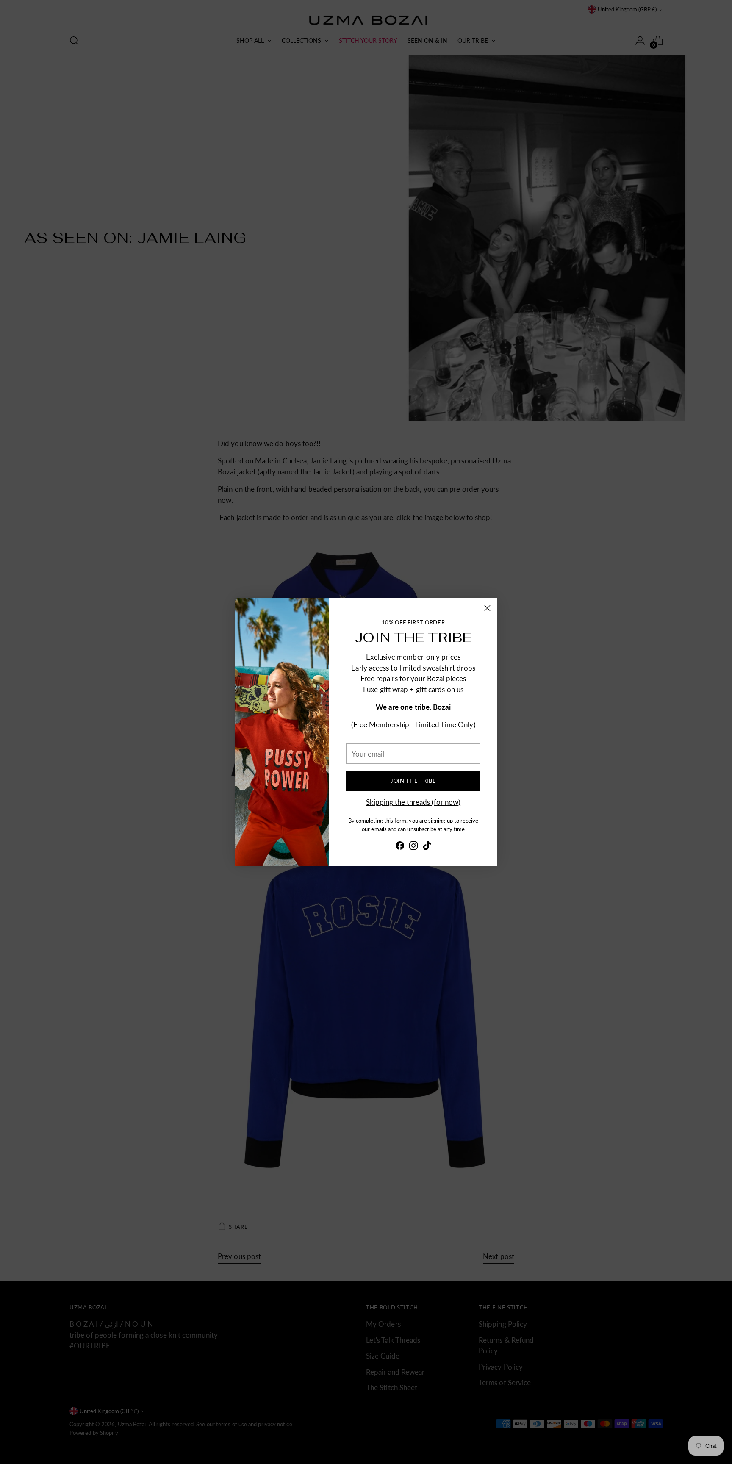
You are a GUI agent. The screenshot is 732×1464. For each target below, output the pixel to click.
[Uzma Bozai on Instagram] (413, 847)
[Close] (487, 608)
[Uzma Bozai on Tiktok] (427, 847)
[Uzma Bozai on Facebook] (400, 847)
